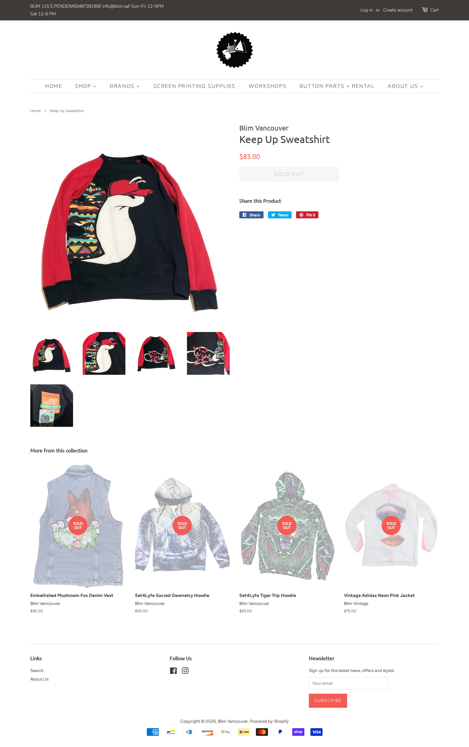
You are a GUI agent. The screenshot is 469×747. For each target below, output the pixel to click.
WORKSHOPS (268, 86)
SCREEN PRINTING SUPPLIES (194, 86)
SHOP (84, 86)
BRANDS (123, 86)
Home (53, 86)
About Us (404, 86)
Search (37, 670)
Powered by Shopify (269, 721)
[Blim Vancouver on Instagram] (185, 672)
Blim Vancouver (233, 721)
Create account (398, 10)
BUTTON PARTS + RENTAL (337, 86)
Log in (367, 10)
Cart (434, 10)
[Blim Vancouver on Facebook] (173, 672)
